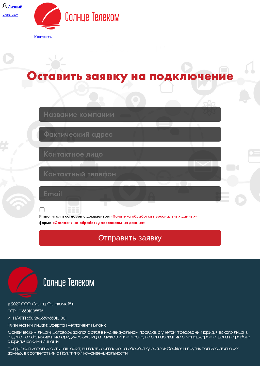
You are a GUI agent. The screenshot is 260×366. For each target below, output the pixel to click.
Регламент (79, 325)
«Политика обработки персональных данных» (154, 216)
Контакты (43, 36)
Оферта (57, 325)
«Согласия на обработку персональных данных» (99, 222)
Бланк (99, 325)
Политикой (71, 353)
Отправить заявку (129, 238)
